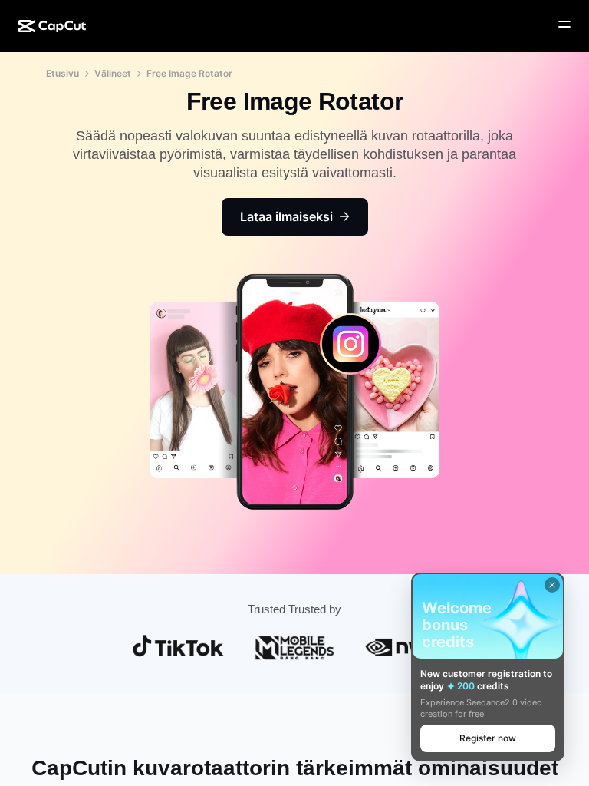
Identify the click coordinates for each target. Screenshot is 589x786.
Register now (487, 738)
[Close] (552, 585)
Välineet (112, 73)
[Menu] (564, 24)
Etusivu (62, 73)
